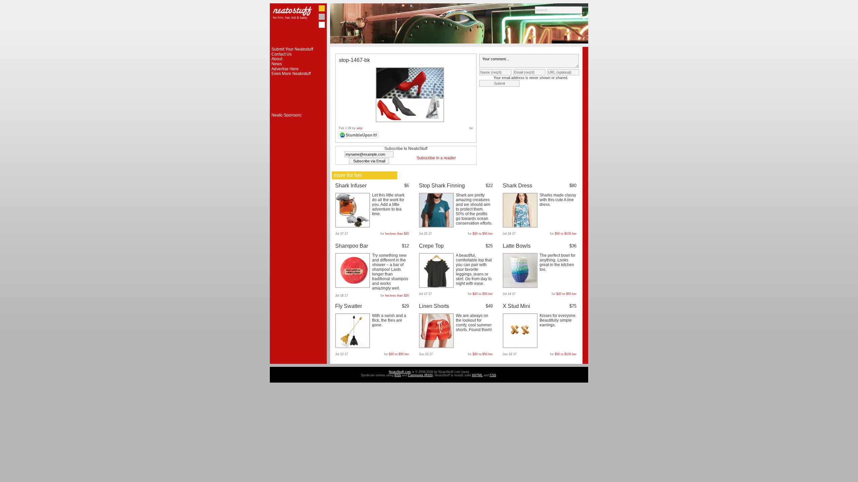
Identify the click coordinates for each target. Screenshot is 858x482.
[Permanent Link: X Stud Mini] (521, 346)
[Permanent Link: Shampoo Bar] (353, 286)
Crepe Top (431, 246)
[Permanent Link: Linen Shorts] (437, 346)
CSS (493, 375)
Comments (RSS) (420, 375)
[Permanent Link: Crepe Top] (437, 286)
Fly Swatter (348, 306)
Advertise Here (285, 69)
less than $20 (399, 233)
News (276, 64)
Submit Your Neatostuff (292, 49)
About (276, 59)
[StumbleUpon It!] (359, 137)
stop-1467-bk (354, 60)
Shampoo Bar (351, 246)
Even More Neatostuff (291, 73)
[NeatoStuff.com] (298, 45)
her (387, 233)
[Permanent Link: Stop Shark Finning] (437, 226)
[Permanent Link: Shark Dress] (521, 226)
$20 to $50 (480, 233)
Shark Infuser (351, 185)
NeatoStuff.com (400, 372)
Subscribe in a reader (436, 158)
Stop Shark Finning (442, 185)
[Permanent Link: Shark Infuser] (353, 226)
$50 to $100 (563, 233)
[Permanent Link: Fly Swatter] (353, 346)
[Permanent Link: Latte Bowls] (521, 286)
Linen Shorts (434, 306)
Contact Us (281, 54)
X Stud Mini (516, 306)
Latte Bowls (517, 246)
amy (360, 128)
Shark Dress (517, 185)
